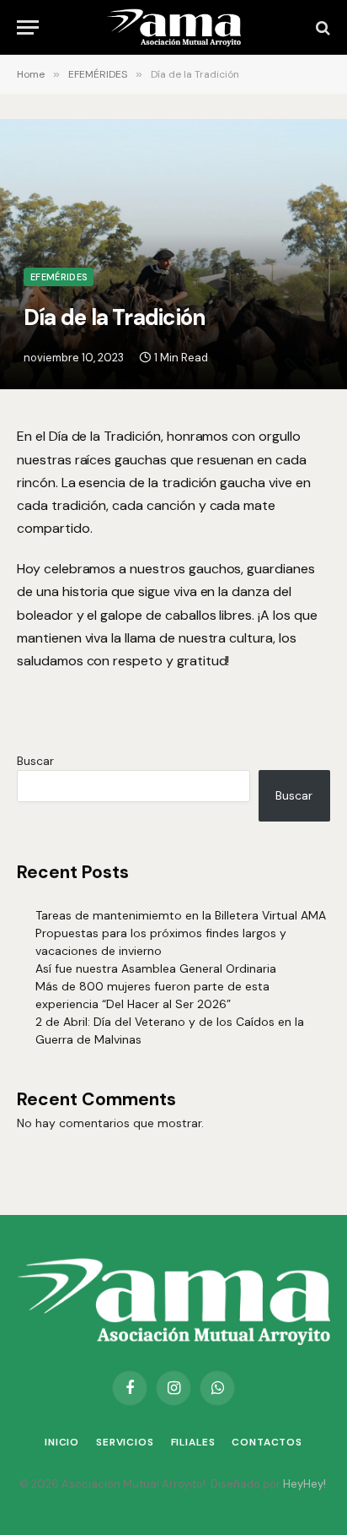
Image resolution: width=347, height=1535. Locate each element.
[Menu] (28, 27)
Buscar (35, 760)
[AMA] (173, 27)
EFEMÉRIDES (58, 277)
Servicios (125, 1442)
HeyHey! (304, 1484)
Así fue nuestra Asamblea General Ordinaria (155, 968)
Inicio (62, 1442)
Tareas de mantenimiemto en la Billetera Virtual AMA (180, 915)
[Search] (321, 27)
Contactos (267, 1442)
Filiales (193, 1442)
